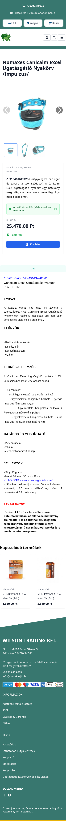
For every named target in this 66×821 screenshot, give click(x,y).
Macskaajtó (9, 764)
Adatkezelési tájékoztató (17, 704)
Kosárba (35, 244)
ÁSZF (5, 710)
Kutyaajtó (8, 757)
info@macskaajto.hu (15, 676)
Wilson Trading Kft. (30, 640)
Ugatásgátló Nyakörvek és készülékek (26, 776)
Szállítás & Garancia (14, 717)
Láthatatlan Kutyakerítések (19, 751)
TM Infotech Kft (24, 811)
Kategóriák (9, 744)
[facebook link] (4, 795)
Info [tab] (33, 268)
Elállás (6, 723)
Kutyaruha (9, 770)
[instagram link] (9, 795)
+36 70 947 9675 (12, 672)
